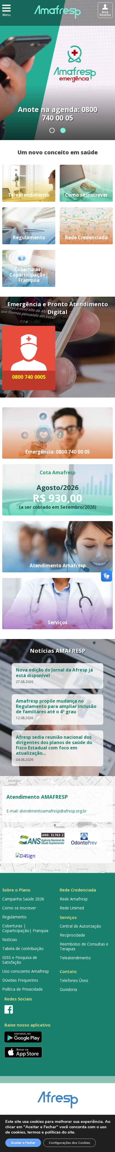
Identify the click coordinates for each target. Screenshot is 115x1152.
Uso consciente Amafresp (25, 971)
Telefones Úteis (74, 980)
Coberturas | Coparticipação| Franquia (25, 928)
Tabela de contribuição (23, 948)
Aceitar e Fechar (23, 1143)
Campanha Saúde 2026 (23, 898)
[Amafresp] (57, 12)
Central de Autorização (80, 926)
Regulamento (14, 916)
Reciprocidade (72, 935)
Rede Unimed (72, 907)
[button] (6, 10)
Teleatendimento (75, 957)
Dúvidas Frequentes (20, 980)
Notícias (9, 939)
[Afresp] (58, 1097)
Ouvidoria (68, 989)
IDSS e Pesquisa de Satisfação (19, 960)
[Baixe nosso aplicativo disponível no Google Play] (28, 1037)
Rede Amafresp (74, 898)
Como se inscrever (19, 907)
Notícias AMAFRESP (57, 650)
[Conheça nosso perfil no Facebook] (28, 1009)
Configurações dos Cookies (69, 1143)
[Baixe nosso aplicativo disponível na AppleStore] (28, 1052)
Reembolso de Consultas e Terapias (84, 946)
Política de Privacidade (22, 989)
